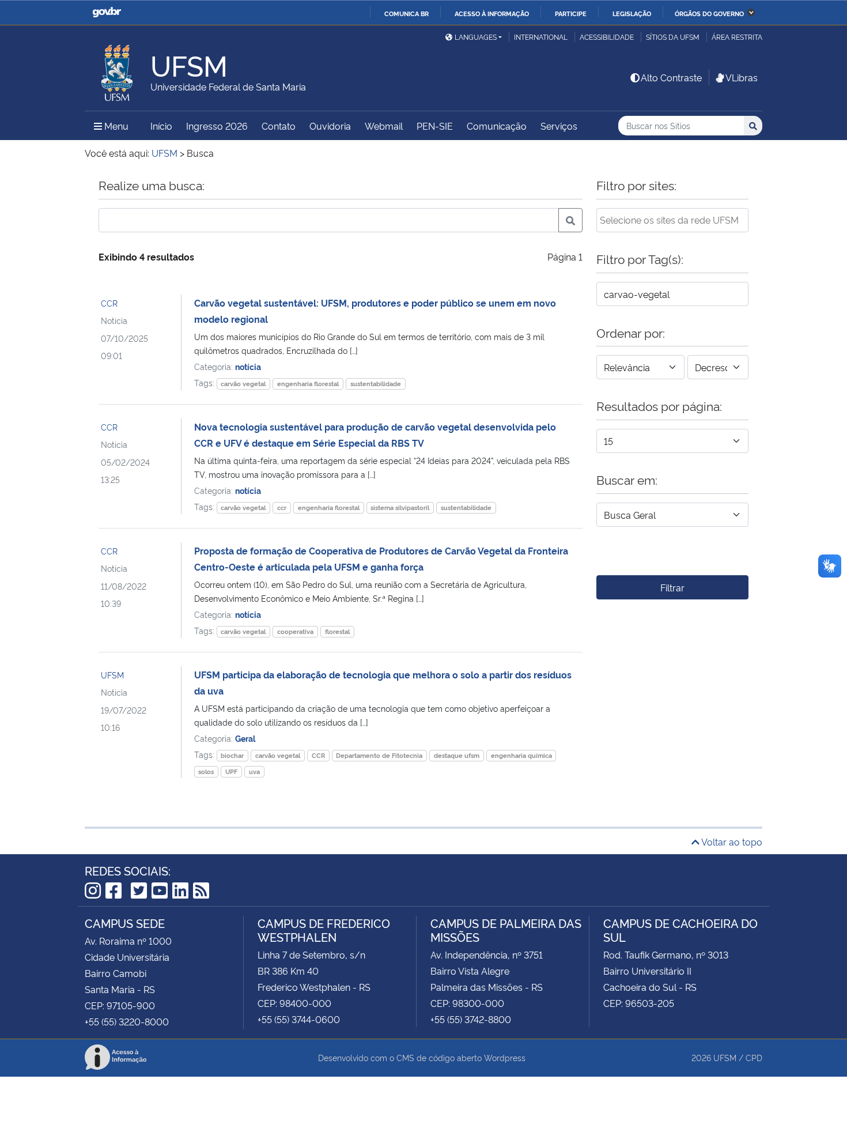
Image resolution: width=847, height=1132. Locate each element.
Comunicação (497, 125)
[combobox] (672, 220)
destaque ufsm (456, 755)
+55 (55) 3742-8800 (470, 1019)
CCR (109, 302)
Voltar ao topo (730, 841)
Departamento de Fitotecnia (379, 755)
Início (161, 125)
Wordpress (504, 1057)
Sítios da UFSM (672, 36)
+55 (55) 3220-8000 (127, 1021)
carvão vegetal (243, 383)
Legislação (631, 13)
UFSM (112, 674)
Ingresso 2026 (217, 125)
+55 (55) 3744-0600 (299, 1019)
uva (254, 771)
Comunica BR (406, 13)
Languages (476, 36)
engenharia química (521, 755)
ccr (281, 507)
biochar (232, 755)
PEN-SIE (435, 125)
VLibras (741, 77)
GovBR (106, 12)
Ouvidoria (330, 125)
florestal (337, 631)
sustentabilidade (375, 383)
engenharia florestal (308, 383)
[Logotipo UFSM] (117, 69)
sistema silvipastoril (399, 507)
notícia (248, 366)
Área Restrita (737, 36)
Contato (279, 125)
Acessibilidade (607, 36)
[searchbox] (672, 220)
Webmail (384, 125)
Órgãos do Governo (709, 13)
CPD (754, 1057)
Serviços (558, 125)
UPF (231, 771)
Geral (245, 738)
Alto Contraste (671, 77)
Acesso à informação (492, 13)
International (541, 36)
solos (206, 771)
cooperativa (295, 631)
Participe (571, 13)
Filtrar (672, 587)
